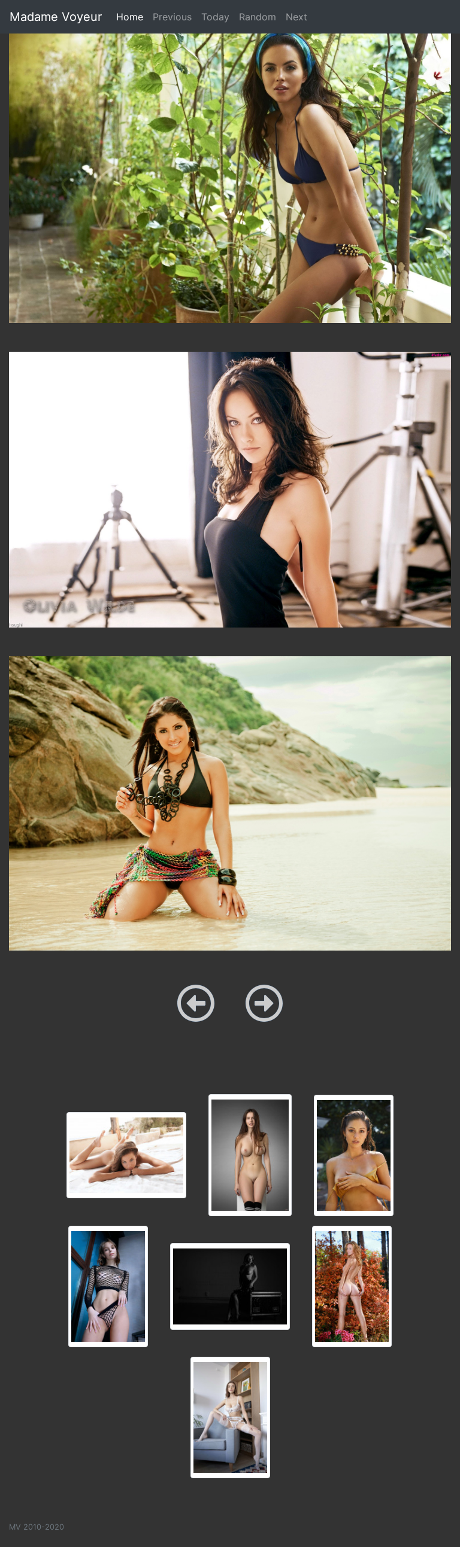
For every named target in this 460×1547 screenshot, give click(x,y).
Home (132, 16)
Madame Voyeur (56, 17)
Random (257, 17)
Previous (172, 17)
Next (296, 17)
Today (215, 17)
